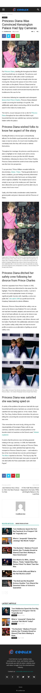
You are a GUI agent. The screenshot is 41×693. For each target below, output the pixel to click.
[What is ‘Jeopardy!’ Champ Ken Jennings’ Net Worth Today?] (7, 540)
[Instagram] (18, 677)
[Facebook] (12, 677)
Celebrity (9, 14)
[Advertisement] (20, 3)
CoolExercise (7, 31)
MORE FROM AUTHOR (22, 523)
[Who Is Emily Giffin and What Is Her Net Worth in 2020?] (7, 573)
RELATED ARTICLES (8, 523)
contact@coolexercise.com (24, 671)
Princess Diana (10, 71)
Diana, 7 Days (15, 172)
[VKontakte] (34, 677)
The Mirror (5, 455)
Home (3, 14)
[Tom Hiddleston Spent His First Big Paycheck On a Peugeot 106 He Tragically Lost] (7, 531)
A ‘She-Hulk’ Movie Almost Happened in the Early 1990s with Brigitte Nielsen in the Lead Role (30, 491)
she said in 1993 (14, 298)
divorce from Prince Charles (11, 100)
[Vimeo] (29, 677)
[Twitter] (23, 677)
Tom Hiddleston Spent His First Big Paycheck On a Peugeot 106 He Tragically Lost (25, 531)
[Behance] (7, 677)
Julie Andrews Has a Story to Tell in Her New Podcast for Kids (10, 490)
